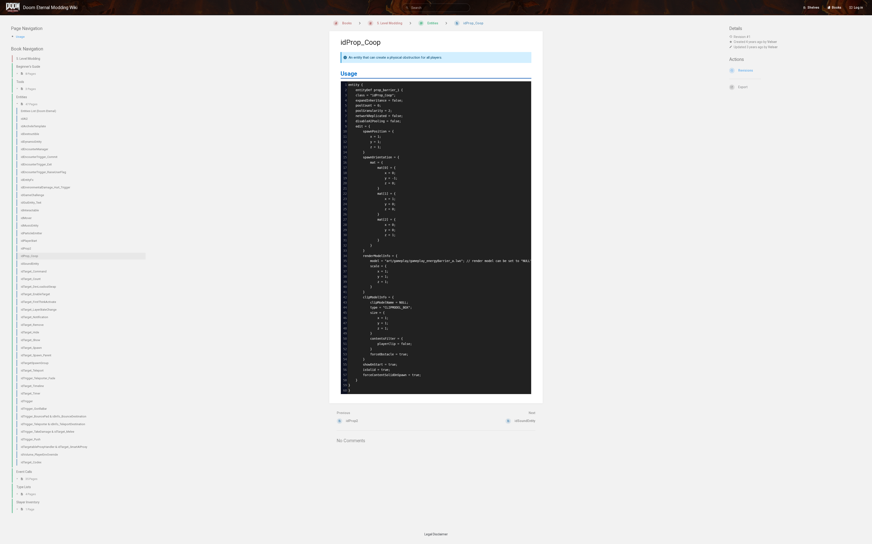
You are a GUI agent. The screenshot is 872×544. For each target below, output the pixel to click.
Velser (772, 42)
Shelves (813, 7)
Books (836, 7)
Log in (858, 7)
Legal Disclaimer (436, 534)
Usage (20, 36)
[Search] (408, 8)
